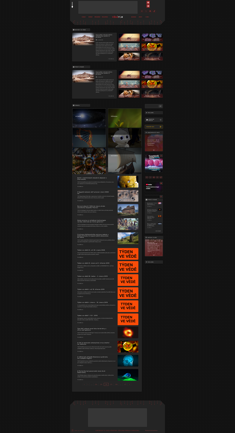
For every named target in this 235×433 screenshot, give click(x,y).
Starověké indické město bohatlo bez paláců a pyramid (104, 36)
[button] (154, 163)
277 (125, 384)
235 (101, 384)
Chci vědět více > (80, 186)
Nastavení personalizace (151, 430)
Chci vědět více (112, 59)
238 (116, 384)
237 (111, 384)
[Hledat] (160, 106)
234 (96, 384)
